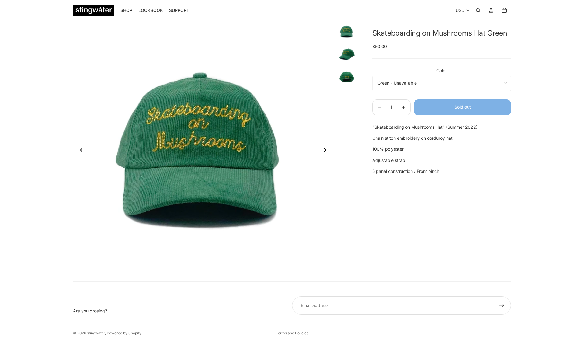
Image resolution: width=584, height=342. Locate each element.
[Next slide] (326, 151)
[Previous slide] (79, 151)
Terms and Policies (292, 333)
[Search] (478, 10)
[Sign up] (501, 305)
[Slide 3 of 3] (347, 77)
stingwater (96, 333)
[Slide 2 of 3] (347, 54)
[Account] (491, 10)
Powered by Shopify (124, 333)
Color (441, 70)
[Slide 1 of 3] (347, 32)
